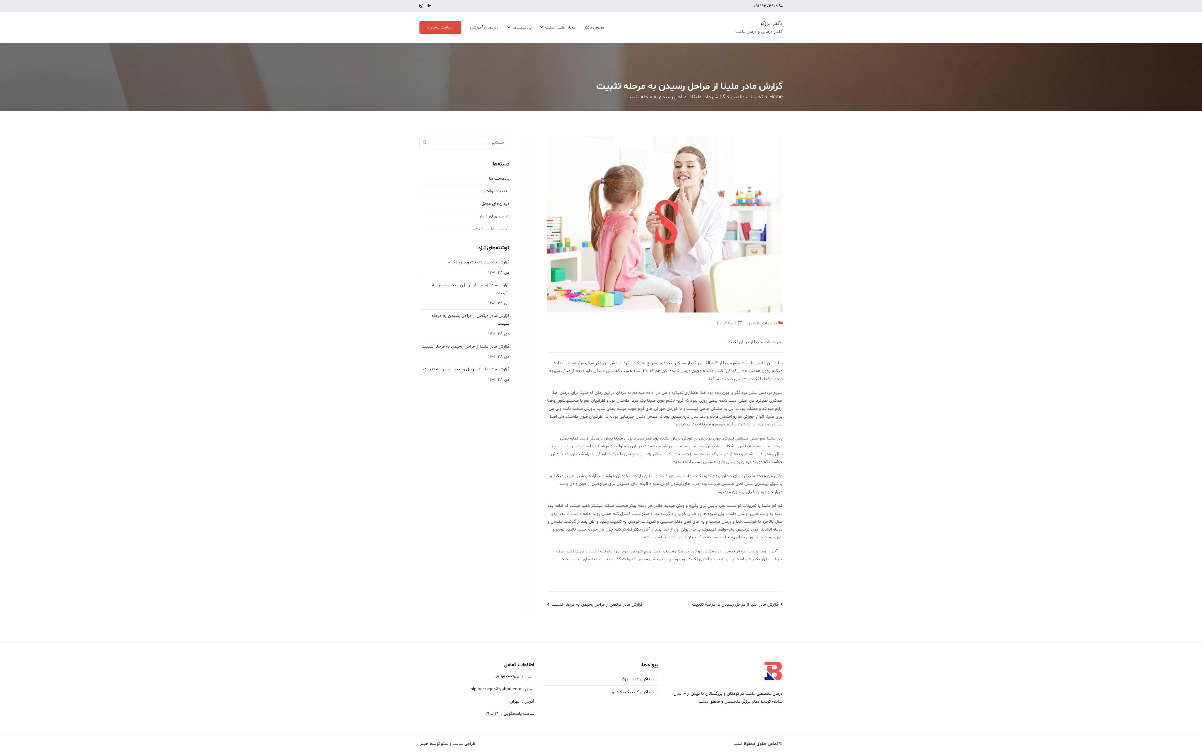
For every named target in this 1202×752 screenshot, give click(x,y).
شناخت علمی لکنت (491, 229)
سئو (444, 744)
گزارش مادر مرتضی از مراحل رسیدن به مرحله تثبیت (597, 604)
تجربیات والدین (763, 323)
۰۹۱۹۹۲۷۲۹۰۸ (766, 6)
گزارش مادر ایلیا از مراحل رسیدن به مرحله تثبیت (735, 604)
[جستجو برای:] (464, 142)
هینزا (424, 744)
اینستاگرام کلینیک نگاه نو (635, 692)
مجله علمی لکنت (560, 27)
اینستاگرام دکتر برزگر (639, 679)
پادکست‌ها (522, 27)
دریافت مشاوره (440, 27)
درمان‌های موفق (495, 204)
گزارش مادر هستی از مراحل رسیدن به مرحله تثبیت (470, 289)
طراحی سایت (464, 744)
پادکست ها (499, 178)
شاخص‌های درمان (493, 216)
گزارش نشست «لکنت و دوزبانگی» (478, 262)
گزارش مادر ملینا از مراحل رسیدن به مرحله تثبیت (465, 346)
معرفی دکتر (594, 27)
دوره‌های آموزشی (484, 27)
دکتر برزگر (771, 23)
